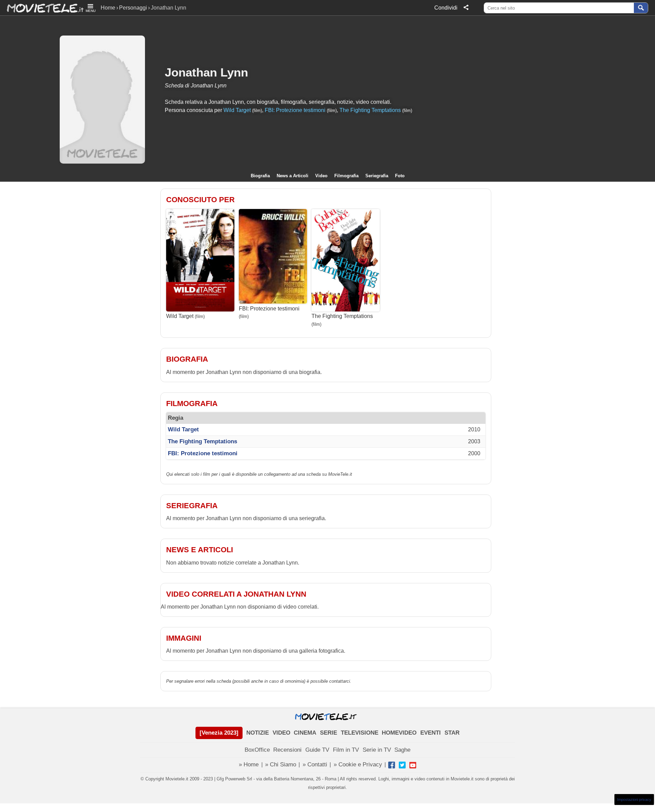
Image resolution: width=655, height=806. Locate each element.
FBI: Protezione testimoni (295, 110)
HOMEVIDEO (399, 732)
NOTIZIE (257, 732)
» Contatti (315, 764)
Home (108, 8)
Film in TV (346, 750)
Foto (400, 175)
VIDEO (281, 732)
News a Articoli (292, 175)
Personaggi (133, 8)
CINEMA (305, 732)
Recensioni (287, 750)
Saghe (402, 750)
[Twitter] (402, 765)
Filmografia (346, 175)
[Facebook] (391, 765)
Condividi (445, 8)
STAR (452, 732)
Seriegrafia (376, 175)
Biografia (260, 175)
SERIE (328, 732)
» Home (249, 764)
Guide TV (317, 750)
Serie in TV (377, 750)
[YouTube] (412, 765)
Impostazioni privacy (634, 799)
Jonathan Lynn (206, 72)
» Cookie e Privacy (358, 764)
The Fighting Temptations (370, 110)
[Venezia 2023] (219, 732)
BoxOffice (257, 750)
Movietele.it (42, 8)
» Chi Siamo (280, 764)
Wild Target (237, 110)
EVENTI (430, 732)
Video (321, 175)
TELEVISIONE (359, 732)
